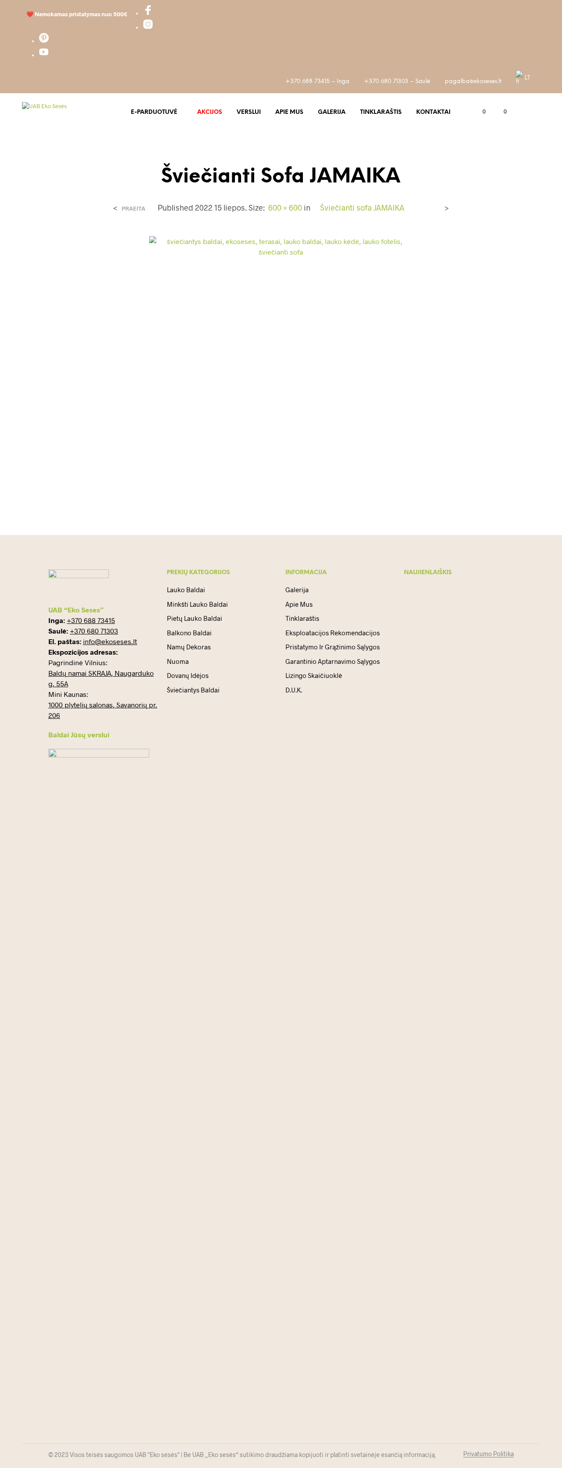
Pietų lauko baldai (194, 618)
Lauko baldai (186, 590)
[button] (479, 111)
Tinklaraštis (381, 112)
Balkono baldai (189, 633)
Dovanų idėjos (188, 675)
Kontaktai (433, 112)
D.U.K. (293, 690)
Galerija (332, 112)
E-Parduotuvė (154, 112)
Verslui (249, 112)
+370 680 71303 (94, 631)
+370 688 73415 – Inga (317, 81)
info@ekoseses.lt (110, 641)
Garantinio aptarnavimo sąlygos (332, 661)
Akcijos (209, 112)
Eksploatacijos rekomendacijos (332, 633)
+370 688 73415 (91, 620)
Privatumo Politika (488, 1453)
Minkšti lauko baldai (197, 604)
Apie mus (289, 112)
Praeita (133, 208)
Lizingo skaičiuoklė (313, 675)
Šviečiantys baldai (193, 690)
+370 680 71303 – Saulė (397, 81)
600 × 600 (285, 207)
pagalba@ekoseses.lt (473, 81)
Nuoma (178, 661)
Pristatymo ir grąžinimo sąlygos (332, 647)
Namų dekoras (189, 647)
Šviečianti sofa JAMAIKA (362, 207)
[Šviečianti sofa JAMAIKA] (281, 367)
